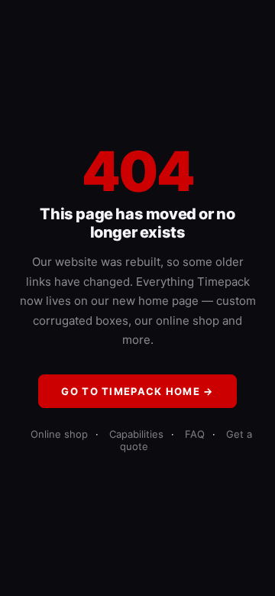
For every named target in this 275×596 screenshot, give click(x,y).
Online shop (59, 434)
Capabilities (136, 434)
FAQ (195, 434)
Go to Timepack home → (137, 391)
